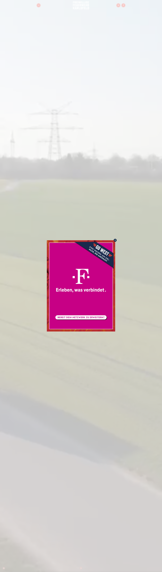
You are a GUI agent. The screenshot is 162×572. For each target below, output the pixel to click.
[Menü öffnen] (38, 5)
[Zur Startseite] (81, 5)
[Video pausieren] (4, 568)
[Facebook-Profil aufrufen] (123, 5)
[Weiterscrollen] (81, 568)
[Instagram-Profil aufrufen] (118, 5)
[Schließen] (115, 240)
